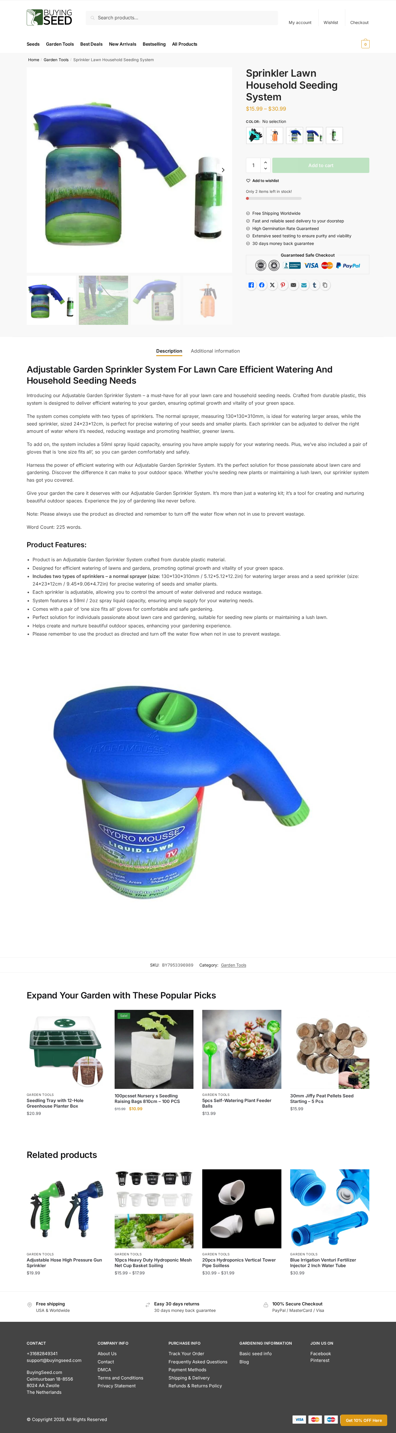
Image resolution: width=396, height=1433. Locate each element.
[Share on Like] (251, 285)
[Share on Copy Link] (325, 285)
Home (33, 59)
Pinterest (319, 1360)
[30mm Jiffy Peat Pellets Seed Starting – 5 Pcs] (329, 1049)
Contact (106, 1362)
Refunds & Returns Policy (195, 1386)
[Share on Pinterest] (283, 285)
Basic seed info (255, 1353)
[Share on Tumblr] (314, 285)
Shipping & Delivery (189, 1378)
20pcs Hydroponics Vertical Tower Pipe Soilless (239, 1263)
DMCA (104, 1369)
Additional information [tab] (215, 351)
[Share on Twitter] (272, 285)
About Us (107, 1353)
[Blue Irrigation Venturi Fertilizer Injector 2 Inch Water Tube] (329, 1208)
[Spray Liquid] (334, 135)
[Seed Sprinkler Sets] (314, 135)
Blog (244, 1362)
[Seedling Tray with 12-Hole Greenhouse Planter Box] (66, 1049)
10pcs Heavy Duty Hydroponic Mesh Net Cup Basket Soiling (153, 1263)
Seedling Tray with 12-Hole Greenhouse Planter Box (55, 1103)
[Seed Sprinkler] (294, 135)
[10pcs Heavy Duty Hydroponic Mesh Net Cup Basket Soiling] (154, 1208)
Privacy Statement (117, 1386)
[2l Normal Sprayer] (274, 135)
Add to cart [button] (66, 1125)
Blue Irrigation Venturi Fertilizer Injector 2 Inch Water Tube (323, 1263)
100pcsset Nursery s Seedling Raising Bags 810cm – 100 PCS (147, 1098)
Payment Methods (187, 1369)
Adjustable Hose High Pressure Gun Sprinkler (64, 1263)
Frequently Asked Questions (198, 1362)
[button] (223, 170)
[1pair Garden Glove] (255, 135)
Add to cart (321, 165)
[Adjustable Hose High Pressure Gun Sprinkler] (66, 1208)
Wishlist (331, 22)
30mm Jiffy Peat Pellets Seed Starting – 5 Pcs (321, 1098)
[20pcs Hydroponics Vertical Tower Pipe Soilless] (241, 1208)
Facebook (320, 1353)
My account (300, 22)
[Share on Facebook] (261, 285)
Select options (66, 1284)
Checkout (359, 22)
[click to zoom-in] (129, 170)
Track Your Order (186, 1353)
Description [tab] (169, 351)
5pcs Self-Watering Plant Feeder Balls (236, 1103)
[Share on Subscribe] (304, 285)
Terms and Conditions (120, 1378)
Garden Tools (56, 59)
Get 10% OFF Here (364, 1420)
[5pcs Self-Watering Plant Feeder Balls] (241, 1049)
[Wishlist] (97, 1018)
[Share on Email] (293, 285)
